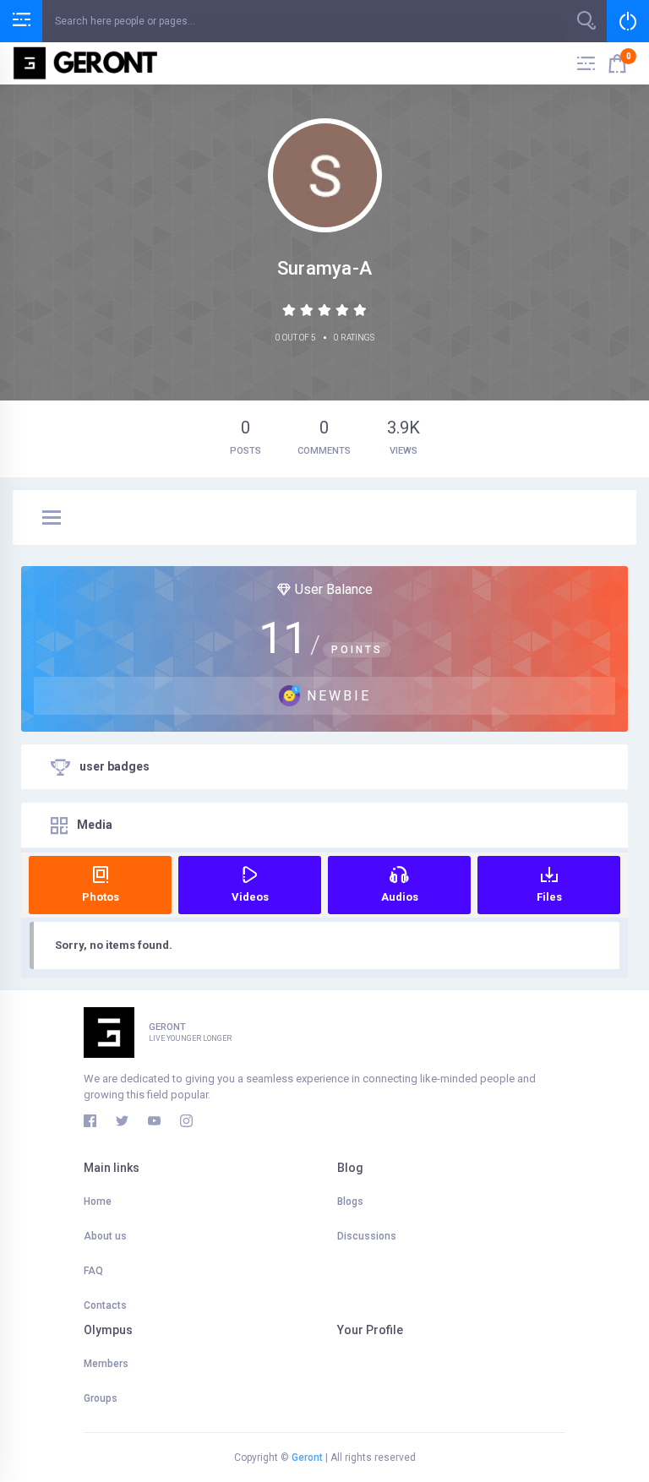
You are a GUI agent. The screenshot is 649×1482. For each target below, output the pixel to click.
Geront (307, 1457)
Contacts (105, 1305)
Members (106, 1364)
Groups (100, 1398)
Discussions (366, 1236)
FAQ (93, 1271)
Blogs (350, 1201)
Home (98, 1201)
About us (105, 1236)
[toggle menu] (51, 518)
